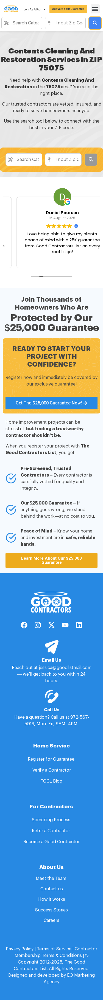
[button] (95, 8)
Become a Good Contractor (51, 842)
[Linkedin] (79, 625)
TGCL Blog (51, 781)
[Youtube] (65, 625)
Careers (51, 920)
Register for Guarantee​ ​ (52, 759)
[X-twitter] (52, 625)
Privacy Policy (20, 949)
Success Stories (51, 910)
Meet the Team (51, 878)
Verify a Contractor (51, 770)
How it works (51, 899)
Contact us (51, 889)
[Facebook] (24, 625)
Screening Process (51, 820)
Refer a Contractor (51, 831)
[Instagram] (38, 625)
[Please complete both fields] (95, 23)
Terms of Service (54, 949)
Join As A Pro (32, 9)
